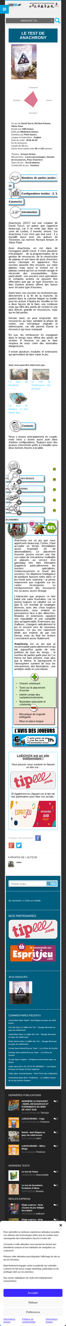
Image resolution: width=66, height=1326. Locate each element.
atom (18, 862)
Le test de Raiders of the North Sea (18, 409)
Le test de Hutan (30, 1172)
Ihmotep (11, 1052)
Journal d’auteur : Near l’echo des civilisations (38, 1073)
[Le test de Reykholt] (18, 374)
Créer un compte (33, 900)
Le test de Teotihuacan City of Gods (41, 385)
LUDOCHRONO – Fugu (33, 1119)
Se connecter (14, 900)
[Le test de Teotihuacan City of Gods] (41, 374)
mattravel (40, 1213)
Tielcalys (44, 1113)
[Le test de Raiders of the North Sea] (18, 398)
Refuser (33, 1302)
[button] (60, 1225)
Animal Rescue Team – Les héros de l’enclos (38, 1048)
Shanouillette (42, 1175)
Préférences (33, 1312)
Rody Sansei (13, 1041)
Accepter (33, 1292)
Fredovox (44, 1122)
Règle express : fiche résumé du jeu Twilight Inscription (33, 1208)
